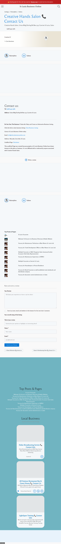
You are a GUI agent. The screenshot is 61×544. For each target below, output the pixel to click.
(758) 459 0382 (11, 29)
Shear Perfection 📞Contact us (14, 350)
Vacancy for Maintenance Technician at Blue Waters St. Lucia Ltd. (36, 243)
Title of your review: (9, 320)
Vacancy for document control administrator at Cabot (32, 275)
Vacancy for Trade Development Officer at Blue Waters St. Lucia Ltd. (37, 247)
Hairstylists (13, 12)
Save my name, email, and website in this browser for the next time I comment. (28, 311)
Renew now (34, 2)
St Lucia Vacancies (23, 234)
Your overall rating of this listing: (13, 315)
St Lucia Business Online (30, 6)
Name (6, 328)
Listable (36, 537)
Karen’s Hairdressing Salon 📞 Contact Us (44, 350)
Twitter (51, 535)
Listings (6, 12)
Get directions (10, 41)
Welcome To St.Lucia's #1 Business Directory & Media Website (35, 239)
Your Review (7, 291)
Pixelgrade (41, 537)
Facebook (45, 535)
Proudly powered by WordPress (24, 537)
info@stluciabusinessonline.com (16, 135)
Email (6, 336)
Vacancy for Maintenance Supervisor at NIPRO (31, 257)
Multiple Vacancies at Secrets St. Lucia (28, 261)
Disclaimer (16, 142)
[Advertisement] (30, 78)
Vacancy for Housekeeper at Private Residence (31, 265)
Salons (20, 12)
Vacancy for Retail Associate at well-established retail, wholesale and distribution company (30, 408)
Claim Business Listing (32, 128)
